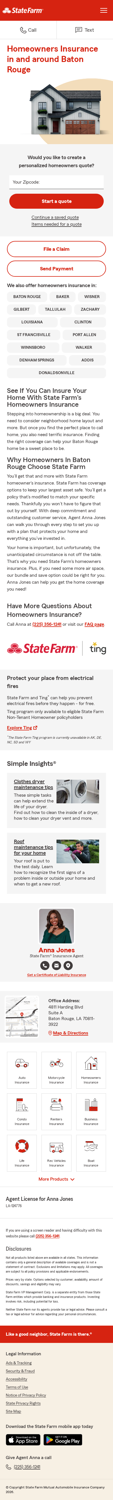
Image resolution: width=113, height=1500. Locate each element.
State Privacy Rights (23, 1403)
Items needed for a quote (57, 224)
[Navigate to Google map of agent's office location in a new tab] (68, 965)
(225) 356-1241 (46, 624)
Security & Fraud (20, 1371)
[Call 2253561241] (45, 965)
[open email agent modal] (56, 966)
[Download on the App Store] (23, 1440)
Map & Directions (70, 1033)
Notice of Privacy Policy (26, 1395)
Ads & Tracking (19, 1363)
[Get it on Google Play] (62, 1440)
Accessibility (16, 1379)
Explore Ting (19, 727)
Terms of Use (17, 1387)
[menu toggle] (104, 10)
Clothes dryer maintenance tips (33, 784)
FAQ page (94, 624)
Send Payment (56, 268)
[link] (28, 10)
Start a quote (57, 201)
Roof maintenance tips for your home (33, 847)
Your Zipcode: (26, 182)
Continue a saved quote (55, 217)
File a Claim (56, 249)
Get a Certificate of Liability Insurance (56, 975)
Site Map (13, 1411)
